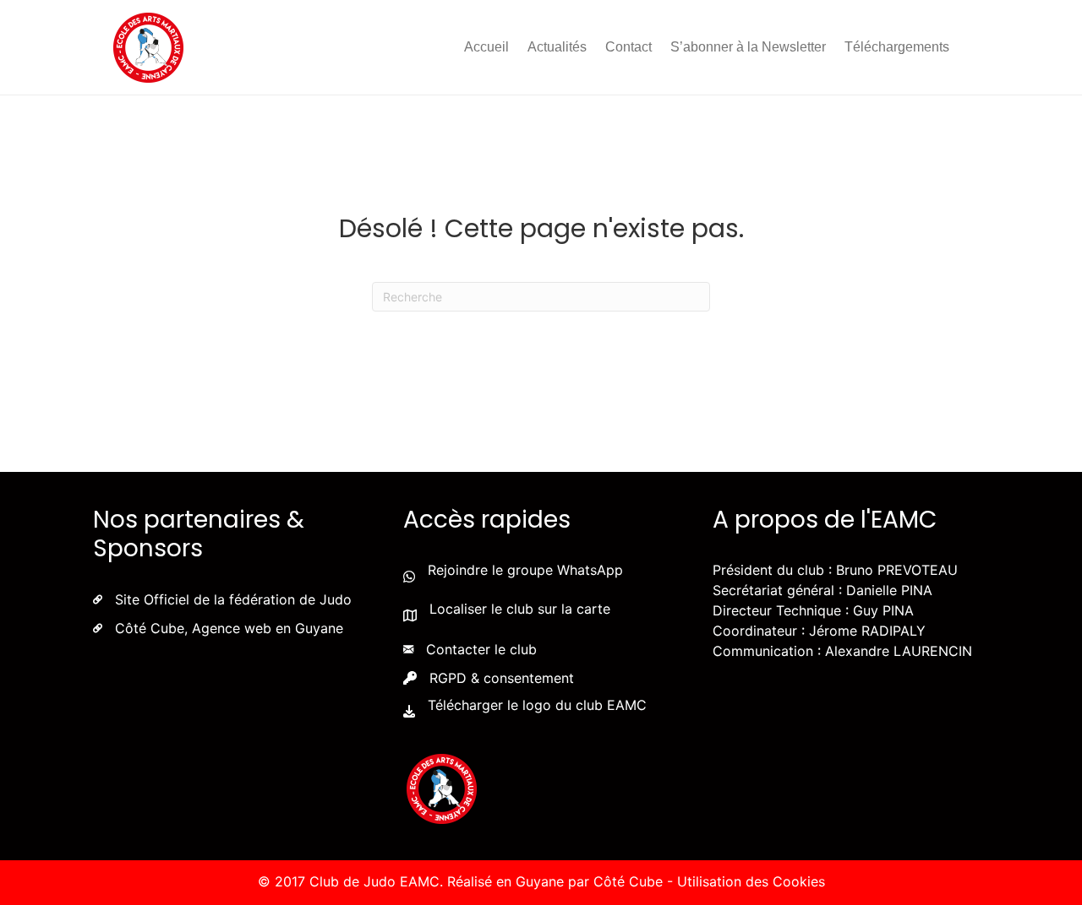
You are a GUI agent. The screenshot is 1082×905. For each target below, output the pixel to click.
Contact (628, 47)
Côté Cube (628, 881)
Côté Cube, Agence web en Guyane (229, 628)
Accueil (486, 47)
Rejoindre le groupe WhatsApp (525, 569)
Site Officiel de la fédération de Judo (233, 599)
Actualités (557, 47)
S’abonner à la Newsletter (748, 47)
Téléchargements (896, 47)
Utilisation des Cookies (751, 881)
